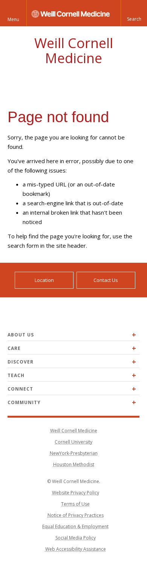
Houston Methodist (73, 464)
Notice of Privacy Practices (75, 515)
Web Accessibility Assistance (75, 549)
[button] (134, 13)
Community (24, 402)
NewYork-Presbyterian (74, 453)
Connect (20, 389)
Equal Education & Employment (75, 526)
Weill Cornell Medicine (73, 50)
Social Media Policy (75, 538)
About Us (21, 335)
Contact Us (105, 280)
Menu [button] (13, 19)
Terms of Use (75, 504)
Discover (21, 362)
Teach (16, 375)
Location (44, 280)
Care (14, 348)
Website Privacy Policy (75, 492)
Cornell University (73, 442)
